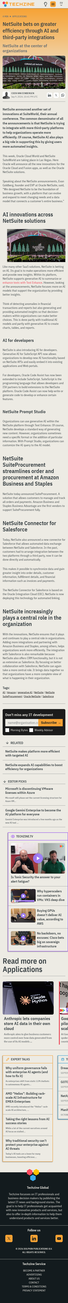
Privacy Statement (34, 1290)
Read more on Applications (24, 965)
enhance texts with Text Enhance (22, 282)
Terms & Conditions (34, 1286)
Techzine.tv (24, 836)
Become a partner (34, 1270)
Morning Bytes (19, 730)
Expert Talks (20, 1059)
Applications (19, 16)
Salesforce (48, 696)
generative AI (25, 692)
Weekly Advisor (43, 730)
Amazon (11, 692)
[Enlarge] (61, 233)
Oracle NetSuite (32, 696)
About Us (34, 1278)
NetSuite (38, 692)
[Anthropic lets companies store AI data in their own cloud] (28, 998)
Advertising (34, 1274)
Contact (34, 1282)
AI (4, 692)
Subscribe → (51, 722)
